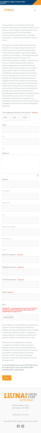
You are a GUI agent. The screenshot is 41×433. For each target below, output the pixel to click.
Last (3, 148)
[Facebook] (18, 426)
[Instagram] (22, 426)
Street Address (6, 191)
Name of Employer (12, 254)
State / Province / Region (8, 227)
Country (4, 249)
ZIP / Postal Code (6, 239)
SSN (3, 305)
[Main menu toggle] (35, 10)
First (3, 136)
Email (7, 292)
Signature (5, 153)
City (3, 215)
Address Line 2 (6, 203)
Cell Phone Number (13, 280)
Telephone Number (13, 267)
